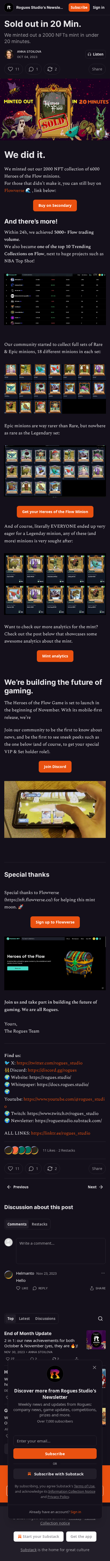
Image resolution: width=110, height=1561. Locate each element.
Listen (98, 54)
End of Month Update (28, 1333)
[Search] (100, 1318)
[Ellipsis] (103, 1273)
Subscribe (79, 7)
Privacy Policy (58, 1496)
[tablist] (27, 1224)
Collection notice (55, 1523)
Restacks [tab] (39, 1224)
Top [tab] (10, 1318)
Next (92, 1187)
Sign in (99, 7)
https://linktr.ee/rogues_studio (60, 1133)
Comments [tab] (16, 1224)
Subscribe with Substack (59, 1473)
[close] (94, 1367)
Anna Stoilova (29, 51)
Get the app (81, 1536)
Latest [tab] (24, 1318)
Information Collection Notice (71, 1491)
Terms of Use (84, 1486)
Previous (20, 1187)
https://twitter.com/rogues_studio (49, 1063)
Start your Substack (41, 1536)
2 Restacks (66, 1150)
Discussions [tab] (45, 1318)
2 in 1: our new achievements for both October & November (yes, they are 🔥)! (41, 1343)
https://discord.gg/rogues (52, 1070)
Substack (29, 1549)
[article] (55, 1346)
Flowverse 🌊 (17, 190)
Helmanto (25, 1273)
